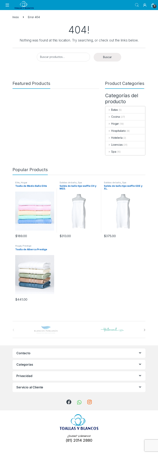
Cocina (115, 116)
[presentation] (144, 330)
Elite (17, 182)
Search (137, 5)
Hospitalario (118, 130)
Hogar (115, 123)
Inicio (16, 17)
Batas (114, 109)
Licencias (117, 144)
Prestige (27, 245)
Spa (113, 151)
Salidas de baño (68, 182)
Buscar (107, 57)
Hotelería (117, 137)
